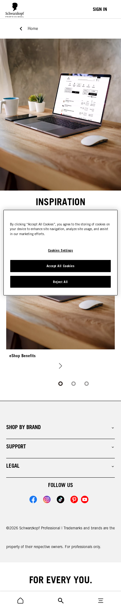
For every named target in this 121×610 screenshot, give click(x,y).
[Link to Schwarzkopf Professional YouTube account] (84, 499)
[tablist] (60, 384)
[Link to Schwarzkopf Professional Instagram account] (47, 499)
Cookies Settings (60, 250)
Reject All (60, 282)
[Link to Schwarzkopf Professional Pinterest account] (74, 499)
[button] (60, 427)
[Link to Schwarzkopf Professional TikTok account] (60, 499)
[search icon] (20, 600)
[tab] (60, 383)
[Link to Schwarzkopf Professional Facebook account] (33, 499)
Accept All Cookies (61, 266)
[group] (60, 304)
